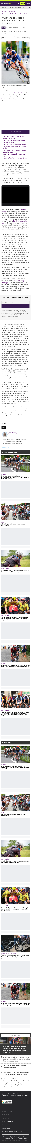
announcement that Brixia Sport (12, 93)
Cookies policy (5, 1118)
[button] (29, 3)
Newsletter (26, 37)
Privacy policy (5, 1114)
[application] (15, 195)
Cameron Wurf (23, 13)
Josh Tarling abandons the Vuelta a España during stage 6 (14, 1066)
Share (5, 37)
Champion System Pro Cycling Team (10, 13)
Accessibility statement (7, 1121)
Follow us (18, 37)
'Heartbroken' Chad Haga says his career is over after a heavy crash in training (16, 1073)
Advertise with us (6, 1128)
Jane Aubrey (11, 27)
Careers (4, 1125)
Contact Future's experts (8, 1111)
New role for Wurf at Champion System (15, 158)
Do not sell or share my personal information (13, 1131)
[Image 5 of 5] (26, 62)
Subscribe (22, 3)
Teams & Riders (12, 11)
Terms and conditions (7, 1108)
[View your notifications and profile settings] (18, 3)
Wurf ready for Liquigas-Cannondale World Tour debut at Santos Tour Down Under (15, 146)
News (3, 27)
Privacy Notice (21, 311)
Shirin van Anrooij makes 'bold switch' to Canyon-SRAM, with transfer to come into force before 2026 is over (16, 1059)
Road (3, 427)
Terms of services (19, 310)
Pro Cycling (4, 11)
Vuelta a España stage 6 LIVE (17, 7)
